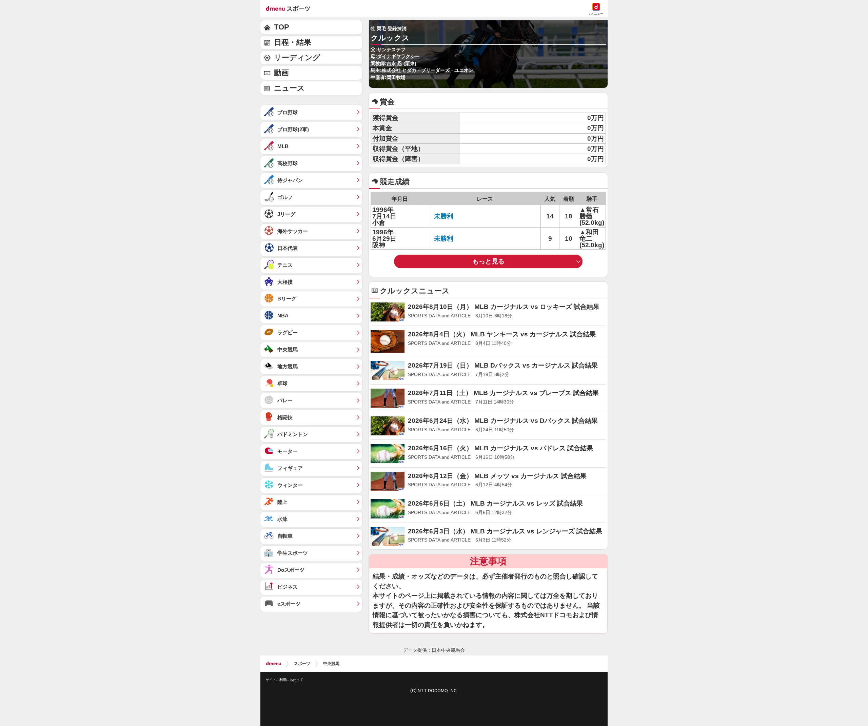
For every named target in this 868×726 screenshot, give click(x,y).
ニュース (289, 88)
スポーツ (302, 663)
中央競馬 (331, 663)
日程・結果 (292, 42)
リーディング (297, 57)
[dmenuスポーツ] (290, 8)
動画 (281, 72)
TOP (281, 27)
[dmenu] (273, 663)
